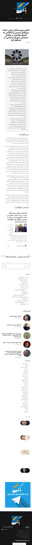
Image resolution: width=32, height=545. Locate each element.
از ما (26, 283)
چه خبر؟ (26, 286)
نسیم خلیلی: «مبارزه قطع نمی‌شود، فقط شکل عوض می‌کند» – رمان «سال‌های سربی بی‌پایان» (11, 335)
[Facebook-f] (21, 18)
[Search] (5, 266)
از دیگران (25, 281)
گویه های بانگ (21, 302)
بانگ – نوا (25, 284)
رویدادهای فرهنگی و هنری (21, 297)
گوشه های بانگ (21, 290)
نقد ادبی (26, 304)
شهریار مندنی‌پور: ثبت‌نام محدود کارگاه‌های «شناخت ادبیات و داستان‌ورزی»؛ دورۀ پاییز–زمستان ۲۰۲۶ (12, 353)
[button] (14, 8)
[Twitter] (16, 18)
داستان (26, 288)
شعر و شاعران (24, 300)
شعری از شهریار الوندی (15, 316)
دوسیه (26, 292)
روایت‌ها (26, 293)
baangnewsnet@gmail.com (22, 540)
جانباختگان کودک (20, 295)
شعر (26, 299)
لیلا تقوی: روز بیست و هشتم (14, 325)
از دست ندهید (24, 279)
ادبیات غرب (25, 277)
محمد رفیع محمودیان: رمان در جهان (12, 342)
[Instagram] (19, 18)
